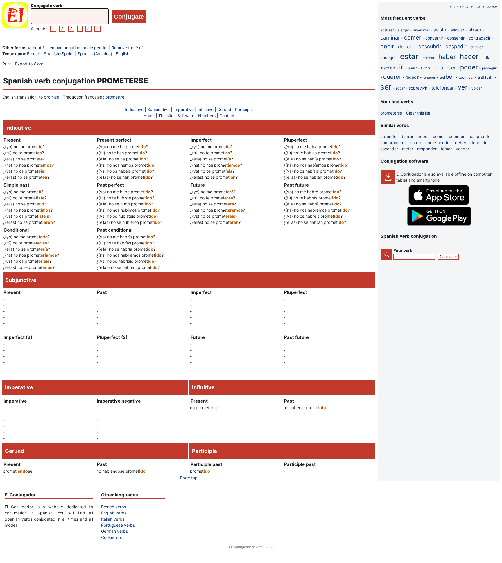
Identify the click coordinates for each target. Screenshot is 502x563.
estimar (428, 58)
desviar (477, 47)
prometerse (391, 112)
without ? (35, 47)
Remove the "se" (127, 47)
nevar (427, 68)
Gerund (224, 109)
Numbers (207, 115)
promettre (114, 96)
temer (446, 148)
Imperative (183, 109)
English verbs (113, 512)
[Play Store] (439, 223)
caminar (390, 38)
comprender (480, 136)
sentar (485, 77)
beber (423, 136)
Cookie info (111, 537)
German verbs (114, 531)
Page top (189, 477)
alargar (403, 30)
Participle (244, 109)
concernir (434, 37)
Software (185, 115)
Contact (226, 115)
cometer (457, 136)
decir (387, 46)
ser (386, 86)
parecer (446, 68)
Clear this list (418, 112)
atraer (474, 30)
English (122, 53)
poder (469, 67)
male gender (96, 47)
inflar (487, 57)
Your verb (403, 250)
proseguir (489, 68)
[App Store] (439, 203)
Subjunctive (158, 109)
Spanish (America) (95, 53)
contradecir (479, 37)
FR (456, 6)
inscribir (387, 67)
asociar (457, 29)
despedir (456, 46)
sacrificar (466, 77)
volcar (476, 88)
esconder (389, 148)
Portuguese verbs (118, 525)
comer (412, 37)
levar (412, 67)
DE (479, 6)
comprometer (393, 142)
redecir (412, 77)
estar (409, 56)
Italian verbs (112, 518)
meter (407, 148)
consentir (456, 37)
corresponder (438, 142)
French (33, 53)
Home (149, 115)
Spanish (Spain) (59, 53)
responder (427, 148)
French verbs (113, 506)
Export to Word (29, 63)
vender (462, 148)
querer (392, 76)
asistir (440, 30)
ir (401, 67)
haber (447, 56)
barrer (407, 136)
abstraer (387, 30)
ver (462, 87)
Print (6, 63)
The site (165, 115)
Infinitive (206, 109)
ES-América (490, 6)
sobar (400, 88)
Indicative (134, 109)
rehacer (429, 77)
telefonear (442, 88)
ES (450, 6)
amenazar (421, 30)
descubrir (429, 46)
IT (467, 6)
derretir (406, 46)
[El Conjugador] (15, 17)
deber (460, 142)
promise (51, 96)
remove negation (64, 47)
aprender (389, 136)
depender (479, 142)
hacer (469, 56)
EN (462, 6)
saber (446, 76)
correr (415, 142)
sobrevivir (418, 87)
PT (473, 6)
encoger (388, 57)
